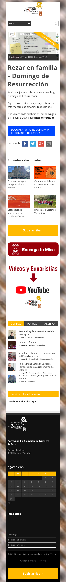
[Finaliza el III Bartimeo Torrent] (45, 206)
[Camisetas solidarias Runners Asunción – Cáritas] (45, 178)
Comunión (33, 359)
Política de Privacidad (18, 539)
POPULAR (32, 323)
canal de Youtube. (44, 117)
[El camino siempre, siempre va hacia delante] (19, 178)
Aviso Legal (13, 534)
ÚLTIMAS (16, 323)
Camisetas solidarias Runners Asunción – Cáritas (44, 184)
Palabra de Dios (48, 40)
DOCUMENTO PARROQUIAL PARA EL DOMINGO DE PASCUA (30, 131)
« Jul (10, 502)
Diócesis (32, 373)
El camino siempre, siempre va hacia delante (17, 184)
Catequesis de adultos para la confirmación (15, 213)
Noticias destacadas (36, 337)
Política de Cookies (16, 545)
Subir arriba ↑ (33, 230)
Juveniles (31, 381)
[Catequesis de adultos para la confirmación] (19, 206)
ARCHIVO (50, 323)
